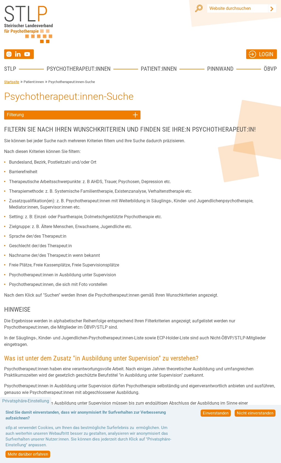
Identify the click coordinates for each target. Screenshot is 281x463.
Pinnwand (220, 68)
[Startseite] (28, 24)
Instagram (9, 54)
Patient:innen (159, 68)
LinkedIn (19, 54)
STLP (10, 68)
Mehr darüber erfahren (28, 454)
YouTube (28, 54)
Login (266, 54)
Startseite (11, 82)
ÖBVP (270, 68)
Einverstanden (216, 413)
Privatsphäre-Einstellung (25, 401)
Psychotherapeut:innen (79, 68)
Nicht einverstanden (255, 413)
